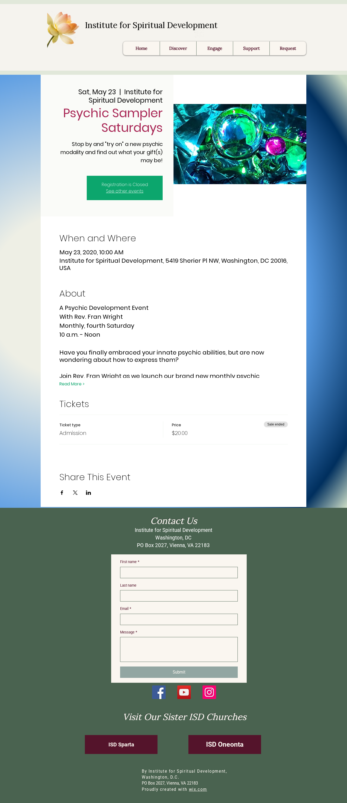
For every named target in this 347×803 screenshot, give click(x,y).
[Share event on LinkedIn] (88, 492)
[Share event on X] (75, 492)
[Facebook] (159, 692)
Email (125, 608)
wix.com (198, 789)
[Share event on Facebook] (62, 492)
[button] (287, 48)
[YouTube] (184, 692)
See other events (124, 191)
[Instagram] (209, 692)
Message (128, 632)
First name (129, 562)
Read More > (72, 384)
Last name (128, 585)
